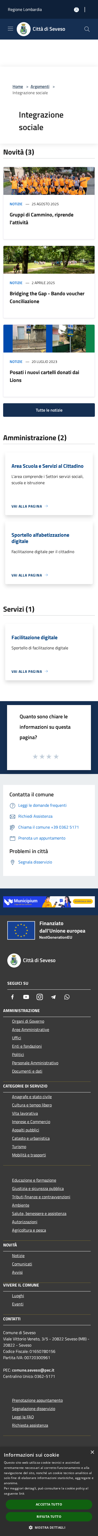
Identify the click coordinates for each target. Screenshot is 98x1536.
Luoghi (18, 1295)
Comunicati (22, 1264)
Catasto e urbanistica (31, 1138)
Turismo (19, 1146)
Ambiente (20, 1205)
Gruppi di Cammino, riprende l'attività (41, 218)
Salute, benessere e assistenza (39, 1213)
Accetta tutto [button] (49, 1504)
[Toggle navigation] (10, 28)
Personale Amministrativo (35, 1063)
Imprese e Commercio (31, 1121)
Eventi (18, 1304)
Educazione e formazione (34, 1180)
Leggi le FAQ (23, 1417)
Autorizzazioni (24, 1222)
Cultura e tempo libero (32, 1105)
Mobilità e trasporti (29, 1155)
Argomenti (40, 86)
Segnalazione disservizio (33, 1408)
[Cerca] (87, 29)
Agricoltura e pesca (29, 1230)
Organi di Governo (28, 1021)
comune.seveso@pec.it (33, 1370)
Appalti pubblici (25, 1130)
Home (18, 86)
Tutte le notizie (49, 410)
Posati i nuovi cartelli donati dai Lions (44, 376)
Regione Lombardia (25, 9)
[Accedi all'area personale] (76, 10)
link (21, 1493)
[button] (49, 1527)
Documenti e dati (27, 1071)
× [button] (92, 1452)
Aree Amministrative (30, 1029)
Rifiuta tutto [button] (49, 1516)
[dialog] (49, 1491)
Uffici (16, 1038)
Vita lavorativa (25, 1113)
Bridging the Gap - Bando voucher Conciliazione (47, 297)
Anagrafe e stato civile (32, 1096)
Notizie (16, 204)
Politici (18, 1054)
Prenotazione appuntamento (37, 1400)
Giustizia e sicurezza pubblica (38, 1188)
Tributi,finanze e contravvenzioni (41, 1197)
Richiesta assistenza (30, 1425)
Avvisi (17, 1272)
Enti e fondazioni (27, 1046)
